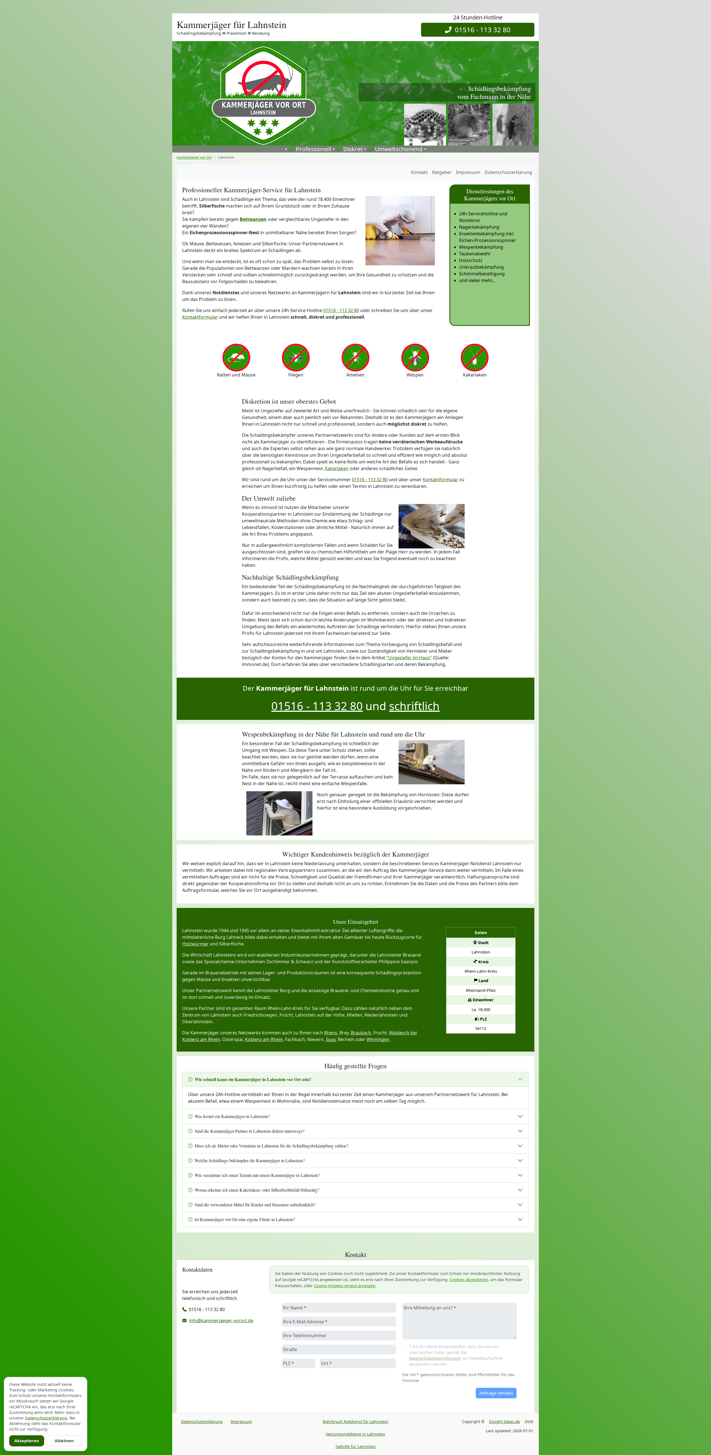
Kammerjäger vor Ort (194, 157)
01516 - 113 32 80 (481, 29)
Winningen (378, 1039)
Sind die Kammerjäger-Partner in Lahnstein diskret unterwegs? (249, 1131)
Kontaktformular (200, 317)
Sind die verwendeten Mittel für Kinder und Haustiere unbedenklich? (255, 1204)
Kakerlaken (337, 468)
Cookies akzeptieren (469, 1279)
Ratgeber (442, 172)
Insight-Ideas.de (504, 1421)
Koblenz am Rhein (264, 1039)
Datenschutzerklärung (508, 172)
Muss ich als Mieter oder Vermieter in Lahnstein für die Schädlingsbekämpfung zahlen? (271, 1146)
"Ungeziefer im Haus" (409, 658)
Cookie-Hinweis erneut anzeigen (344, 1285)
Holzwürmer (195, 944)
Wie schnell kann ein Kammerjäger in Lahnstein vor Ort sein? (253, 1079)
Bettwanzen (253, 219)
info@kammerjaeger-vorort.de (221, 1320)
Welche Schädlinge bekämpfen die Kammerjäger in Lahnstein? (250, 1160)
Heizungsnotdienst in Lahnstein (355, 1434)
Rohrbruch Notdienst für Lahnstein (355, 1421)
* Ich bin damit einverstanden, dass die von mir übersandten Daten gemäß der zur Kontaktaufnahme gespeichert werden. (456, 1355)
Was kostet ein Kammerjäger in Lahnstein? (232, 1116)
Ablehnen (64, 1440)
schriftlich (414, 705)
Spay (331, 1039)
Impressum (468, 172)
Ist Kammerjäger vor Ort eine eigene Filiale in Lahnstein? (245, 1219)
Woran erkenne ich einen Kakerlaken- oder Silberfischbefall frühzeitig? (257, 1190)
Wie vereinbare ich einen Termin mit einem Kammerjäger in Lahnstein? (257, 1175)
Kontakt (419, 172)
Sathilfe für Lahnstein (356, 1446)
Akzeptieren (26, 1440)
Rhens (330, 1033)
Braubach (361, 1033)
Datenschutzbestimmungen (435, 1358)
